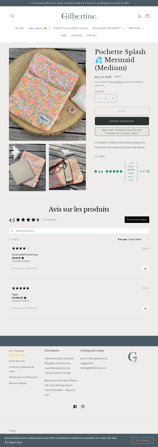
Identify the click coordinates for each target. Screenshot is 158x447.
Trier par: (123, 239)
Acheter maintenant (122, 121)
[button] (13, 16)
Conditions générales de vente (21, 369)
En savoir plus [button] (13, 442)
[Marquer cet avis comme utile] (145, 268)
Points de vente (17, 361)
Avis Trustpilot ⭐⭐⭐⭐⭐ (17, 353)
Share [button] (102, 156)
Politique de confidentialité (23, 377)
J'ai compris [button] (143, 440)
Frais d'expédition (117, 82)
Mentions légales (18, 383)
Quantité (99, 91)
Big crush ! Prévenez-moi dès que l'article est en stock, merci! (122, 131)
